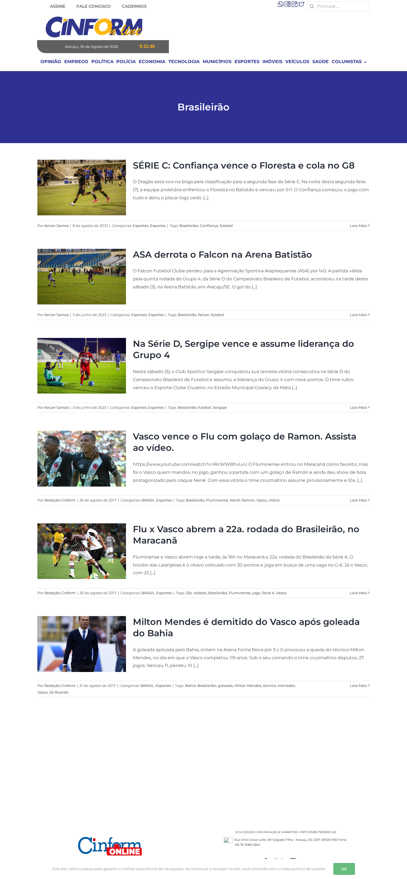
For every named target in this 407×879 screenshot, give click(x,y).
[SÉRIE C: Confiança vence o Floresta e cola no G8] (81, 188)
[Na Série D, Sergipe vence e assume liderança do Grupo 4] (81, 366)
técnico (269, 685)
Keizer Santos (56, 225)
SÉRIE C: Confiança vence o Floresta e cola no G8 (244, 165)
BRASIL (148, 500)
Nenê (235, 500)
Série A (268, 593)
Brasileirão (188, 225)
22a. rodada (196, 593)
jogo (256, 593)
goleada (225, 685)
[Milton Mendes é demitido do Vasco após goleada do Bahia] (81, 644)
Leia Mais (358, 225)
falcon (203, 314)
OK (344, 869)
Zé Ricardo (58, 692)
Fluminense (217, 500)
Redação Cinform (60, 500)
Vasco (261, 500)
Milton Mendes (248, 685)
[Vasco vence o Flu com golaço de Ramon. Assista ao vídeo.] (81, 459)
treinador (286, 685)
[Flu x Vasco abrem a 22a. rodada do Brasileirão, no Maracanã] (81, 551)
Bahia (190, 685)
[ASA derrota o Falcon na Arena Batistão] (81, 277)
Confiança (209, 225)
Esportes (140, 225)
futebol (226, 225)
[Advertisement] (203, 769)
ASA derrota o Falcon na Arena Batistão (222, 254)
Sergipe (220, 407)
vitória (274, 500)
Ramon (248, 500)
